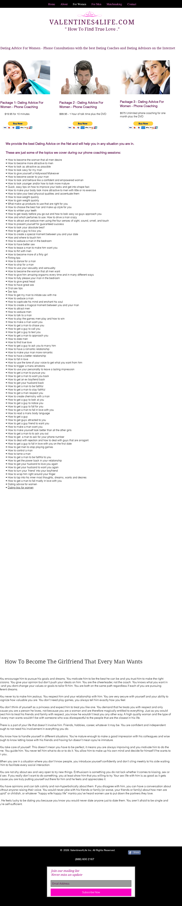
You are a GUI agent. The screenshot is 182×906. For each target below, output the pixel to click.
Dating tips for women (20, 487)
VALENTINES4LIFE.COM (92, 22)
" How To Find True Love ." (92, 29)
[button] (18, 125)
